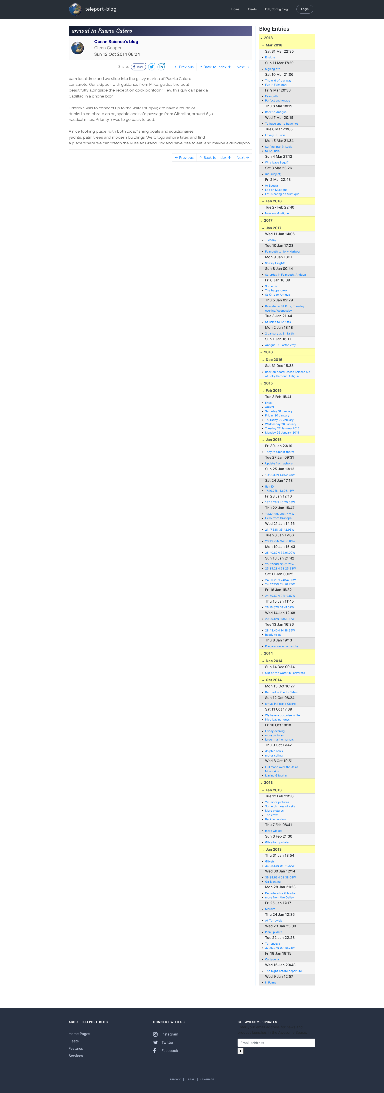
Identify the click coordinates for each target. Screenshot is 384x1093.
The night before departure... (284, 971)
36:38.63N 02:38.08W (280, 877)
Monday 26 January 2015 (282, 432)
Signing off (272, 69)
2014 (268, 653)
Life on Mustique (276, 189)
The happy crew (276, 290)
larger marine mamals (279, 739)
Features (76, 1048)
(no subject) (273, 174)
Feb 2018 (273, 201)
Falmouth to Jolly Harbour (282, 251)
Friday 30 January (277, 415)
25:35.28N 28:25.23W (280, 568)
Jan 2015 (273, 439)
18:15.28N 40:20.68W (280, 502)
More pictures (274, 810)
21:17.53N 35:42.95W (279, 529)
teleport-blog (100, 9)
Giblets (270, 861)
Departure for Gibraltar (280, 893)
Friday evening (275, 731)
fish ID (269, 486)
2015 (268, 383)
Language (207, 1079)
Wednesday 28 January (280, 424)
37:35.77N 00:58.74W (280, 948)
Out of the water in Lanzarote (285, 673)
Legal (190, 1079)
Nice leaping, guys (277, 719)
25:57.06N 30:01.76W (279, 564)
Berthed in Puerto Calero (281, 692)
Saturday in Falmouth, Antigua (285, 274)
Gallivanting (273, 881)
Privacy (175, 1079)
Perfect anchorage (277, 100)
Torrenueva (272, 943)
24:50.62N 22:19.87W (280, 595)
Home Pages (79, 1033)
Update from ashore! (279, 463)
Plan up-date (273, 932)
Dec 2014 (273, 661)
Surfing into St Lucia (278, 146)
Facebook (169, 1050)
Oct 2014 (273, 680)
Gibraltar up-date (276, 842)
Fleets (252, 9)
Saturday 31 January (278, 411)
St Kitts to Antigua (277, 294)
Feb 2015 (273, 390)
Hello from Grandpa (278, 518)
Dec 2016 (273, 359)
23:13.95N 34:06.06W (280, 541)
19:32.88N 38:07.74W (279, 514)
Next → (243, 67)
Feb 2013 (273, 790)
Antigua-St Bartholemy (280, 345)
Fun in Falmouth (276, 84)
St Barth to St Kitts (278, 322)
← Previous (184, 67)
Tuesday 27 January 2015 (282, 428)
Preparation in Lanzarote (281, 646)
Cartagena (272, 959)
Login (305, 9)
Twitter (166, 1042)
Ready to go (273, 634)
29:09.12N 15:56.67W (279, 619)
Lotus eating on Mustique (282, 194)
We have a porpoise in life (282, 715)
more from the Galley (279, 897)
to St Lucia (272, 151)
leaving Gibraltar (276, 775)
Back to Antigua (275, 112)
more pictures (274, 735)
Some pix (271, 286)
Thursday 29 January (279, 420)
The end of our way (278, 80)
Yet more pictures (277, 802)
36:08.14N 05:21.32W (279, 866)
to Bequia (271, 185)
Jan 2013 (273, 849)
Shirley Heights (275, 263)
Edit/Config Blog (276, 9)
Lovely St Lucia (275, 135)
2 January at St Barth (279, 333)
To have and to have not (281, 123)
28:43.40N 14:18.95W (280, 630)
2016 (268, 352)
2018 (268, 38)
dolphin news (274, 751)
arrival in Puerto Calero (280, 703)
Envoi (268, 402)
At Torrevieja (273, 920)
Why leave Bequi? (276, 162)
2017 (268, 220)
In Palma (270, 982)
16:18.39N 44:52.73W (280, 475)
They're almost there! (279, 452)
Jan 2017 (273, 228)
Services (76, 1055)
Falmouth (271, 96)
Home (235, 9)
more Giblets (273, 830)
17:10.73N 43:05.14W (279, 490)
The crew (271, 815)
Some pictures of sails (280, 806)
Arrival (269, 407)
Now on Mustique (277, 213)
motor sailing (274, 755)
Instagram (169, 1034)
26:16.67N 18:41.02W (279, 607)
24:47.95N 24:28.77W (280, 584)
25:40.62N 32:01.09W (280, 552)
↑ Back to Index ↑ (215, 67)
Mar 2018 (273, 45)
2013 (268, 782)
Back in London (275, 819)
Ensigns (270, 57)
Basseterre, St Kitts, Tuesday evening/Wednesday (284, 308)
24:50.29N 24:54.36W (280, 580)
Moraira (270, 909)
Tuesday (270, 240)
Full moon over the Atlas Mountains (281, 769)
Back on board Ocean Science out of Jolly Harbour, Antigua (287, 374)
